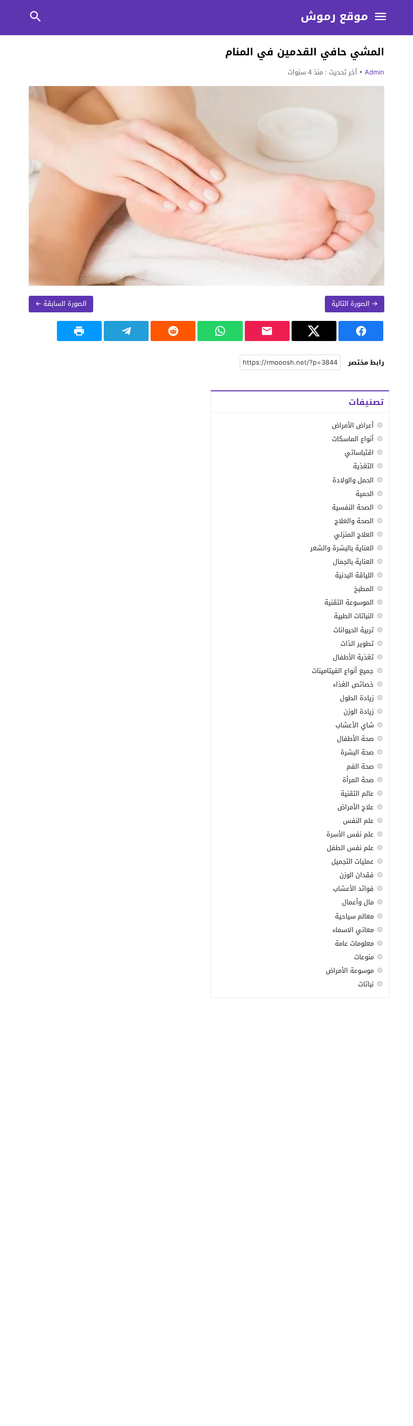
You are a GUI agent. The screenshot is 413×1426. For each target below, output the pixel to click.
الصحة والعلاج (354, 521)
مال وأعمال (358, 902)
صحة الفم (360, 766)
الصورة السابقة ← (61, 303)
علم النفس (358, 820)
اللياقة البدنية (354, 575)
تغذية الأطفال (353, 657)
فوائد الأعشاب (353, 888)
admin (374, 72)
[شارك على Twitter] (314, 331)
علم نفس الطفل (350, 848)
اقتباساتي (359, 452)
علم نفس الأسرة (350, 834)
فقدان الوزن (356, 875)
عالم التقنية (357, 793)
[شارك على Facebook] (361, 331)
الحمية (365, 493)
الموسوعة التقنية (349, 602)
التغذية (363, 466)
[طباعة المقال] (79, 331)
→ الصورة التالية (354, 303)
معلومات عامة (354, 943)
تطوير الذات (357, 643)
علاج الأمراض (355, 807)
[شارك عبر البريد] (267, 331)
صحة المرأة (358, 780)
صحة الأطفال (355, 738)
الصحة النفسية (353, 507)
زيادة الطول (357, 698)
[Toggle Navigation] (380, 17)
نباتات (366, 984)
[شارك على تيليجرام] (126, 331)
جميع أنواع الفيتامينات (343, 670)
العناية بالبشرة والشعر (342, 548)
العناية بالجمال (353, 561)
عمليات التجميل (352, 861)
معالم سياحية (354, 916)
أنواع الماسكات (353, 439)
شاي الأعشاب (354, 725)
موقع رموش (334, 17)
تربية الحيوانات (353, 630)
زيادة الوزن (358, 711)
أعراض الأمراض (353, 425)
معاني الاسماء (353, 930)
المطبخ (364, 588)
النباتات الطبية (354, 616)
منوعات (364, 957)
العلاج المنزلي (354, 534)
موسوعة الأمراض (350, 970)
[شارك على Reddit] (173, 331)
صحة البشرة (357, 752)
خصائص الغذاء (353, 684)
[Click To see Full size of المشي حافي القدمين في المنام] (206, 186)
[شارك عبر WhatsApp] (220, 331)
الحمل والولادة (353, 480)
